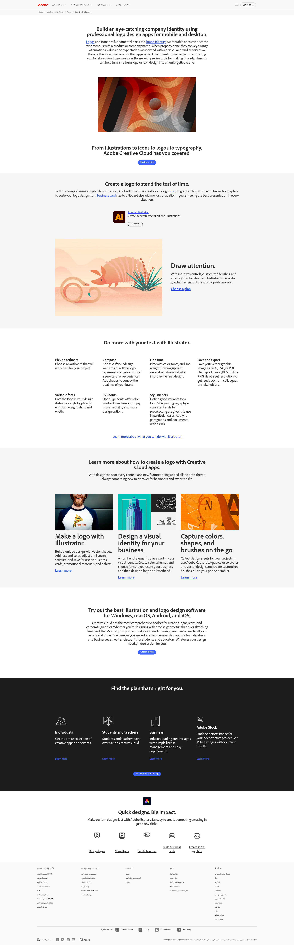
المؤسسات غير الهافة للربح (133, 878)
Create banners (147, 852)
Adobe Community (177, 882)
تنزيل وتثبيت (173, 878)
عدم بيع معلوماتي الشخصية (237, 940)
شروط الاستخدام (204, 940)
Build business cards (172, 849)
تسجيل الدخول (248, 4)
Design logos (97, 852)
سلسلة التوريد (218, 903)
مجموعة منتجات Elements (45, 899)
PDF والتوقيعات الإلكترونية (80, 4)
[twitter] (68, 939)
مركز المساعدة (174, 874)
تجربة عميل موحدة (86, 882)
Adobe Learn (174, 886)
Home (41, 12)
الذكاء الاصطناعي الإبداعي (44, 874)
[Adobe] (43, 5)
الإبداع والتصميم (57, 4)
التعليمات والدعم (122, 4)
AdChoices (253, 940)
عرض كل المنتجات (42, 907)
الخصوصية (194, 940)
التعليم (127, 874)
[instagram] (62, 939)
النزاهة (216, 911)
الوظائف (217, 882)
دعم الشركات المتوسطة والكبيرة (179, 890)
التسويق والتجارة (102, 4)
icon (172, 191)
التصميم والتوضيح (42, 882)
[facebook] (57, 939)
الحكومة (128, 882)
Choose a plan (181, 289)
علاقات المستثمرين (220, 899)
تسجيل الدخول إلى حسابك (222, 874)
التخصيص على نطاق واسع (88, 874)
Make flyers (122, 852)
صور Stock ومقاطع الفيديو (45, 903)
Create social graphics (197, 849)
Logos (90, 42)
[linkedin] (73, 939)
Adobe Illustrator (138, 213)
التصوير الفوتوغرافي (42, 878)
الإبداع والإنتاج (85, 886)
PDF (38, 890)
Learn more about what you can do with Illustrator (147, 437)
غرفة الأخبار (218, 890)
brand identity (156, 42)
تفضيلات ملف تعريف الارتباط (219, 940)
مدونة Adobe (219, 919)
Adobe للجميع (219, 915)
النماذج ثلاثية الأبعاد (42, 895)
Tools (69, 12)
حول (216, 878)
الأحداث (217, 886)
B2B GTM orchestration (89, 890)
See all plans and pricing (147, 774)
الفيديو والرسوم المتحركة (43, 886)
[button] (236, 4)
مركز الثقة (217, 907)
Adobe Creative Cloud (55, 12)
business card (106, 196)
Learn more (63, 571)
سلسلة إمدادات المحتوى (88, 878)
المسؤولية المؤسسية (220, 895)
